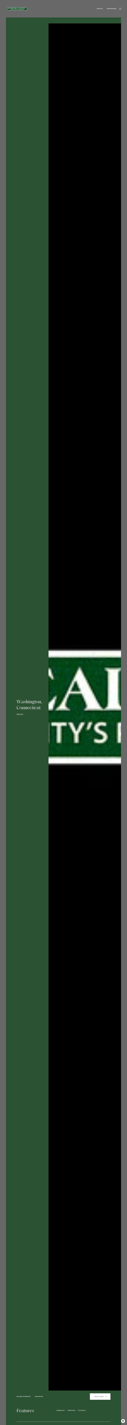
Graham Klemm (111, 8)
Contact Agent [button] (99, 1396)
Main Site (100, 8)
